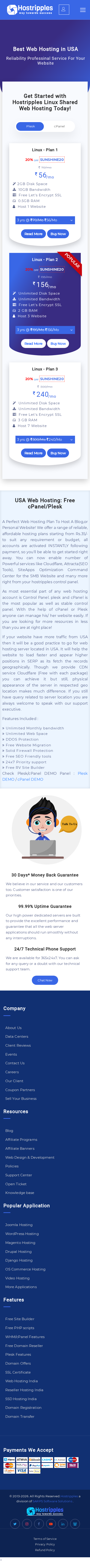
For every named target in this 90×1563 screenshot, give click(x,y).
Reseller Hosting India (24, 1390)
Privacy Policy (45, 1544)
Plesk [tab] (30, 126)
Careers (12, 1072)
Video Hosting (17, 1278)
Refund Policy (45, 1550)
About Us (13, 1028)
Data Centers (16, 1036)
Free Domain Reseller (24, 1346)
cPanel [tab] (59, 126)
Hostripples (69, 1496)
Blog (9, 1130)
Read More (33, 234)
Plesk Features (18, 1354)
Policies (11, 1166)
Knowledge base (19, 1193)
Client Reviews (18, 1045)
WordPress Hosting (22, 1234)
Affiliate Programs (21, 1139)
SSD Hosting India (21, 1399)
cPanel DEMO (30, 779)
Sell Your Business (20, 1098)
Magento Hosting (20, 1242)
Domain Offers (18, 1363)
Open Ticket (16, 1184)
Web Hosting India (21, 1381)
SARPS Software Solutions (52, 1501)
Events (11, 1054)
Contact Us (14, 1063)
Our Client (14, 1081)
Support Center (18, 1175)
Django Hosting (19, 1260)
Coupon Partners (20, 1090)
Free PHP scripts (19, 1328)
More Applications (21, 1287)
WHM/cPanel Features (25, 1337)
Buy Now (58, 234)
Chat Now (45, 980)
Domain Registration (23, 1407)
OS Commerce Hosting (25, 1269)
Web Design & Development (29, 1157)
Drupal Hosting (18, 1251)
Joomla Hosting (19, 1225)
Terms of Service (45, 1539)
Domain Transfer (20, 1416)
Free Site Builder (19, 1319)
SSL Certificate (18, 1372)
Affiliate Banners (19, 1148)
